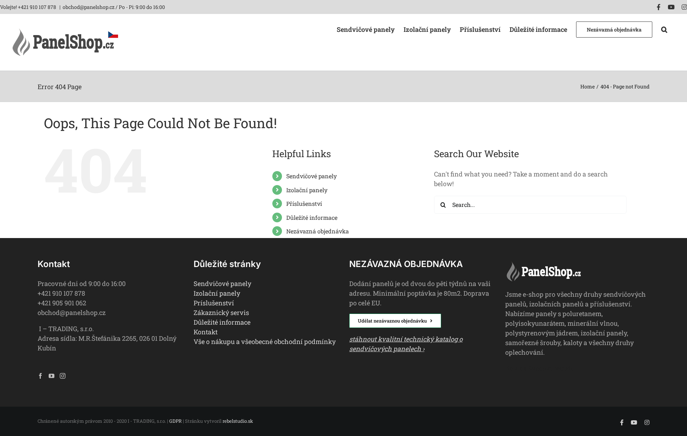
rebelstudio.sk (238, 421)
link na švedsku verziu (540, 368)
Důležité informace (311, 217)
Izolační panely (306, 190)
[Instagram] (62, 376)
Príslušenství (214, 303)
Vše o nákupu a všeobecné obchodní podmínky (265, 341)
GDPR (175, 421)
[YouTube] (51, 376)
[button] (664, 29)
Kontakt (206, 332)
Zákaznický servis (221, 312)
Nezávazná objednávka (317, 231)
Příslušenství (304, 203)
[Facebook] (40, 376)
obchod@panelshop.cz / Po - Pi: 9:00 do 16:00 (114, 7)
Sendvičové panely (311, 176)
